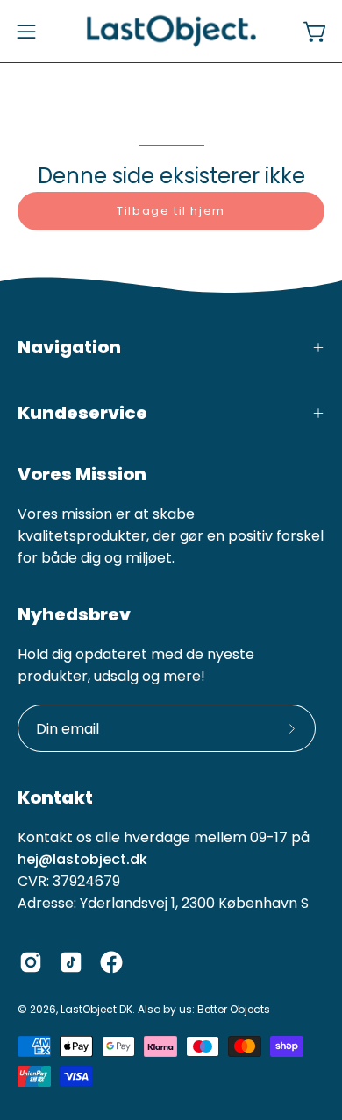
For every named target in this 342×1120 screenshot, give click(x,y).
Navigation (69, 347)
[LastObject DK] (171, 31)
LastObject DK (96, 1009)
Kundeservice (82, 413)
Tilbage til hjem (171, 210)
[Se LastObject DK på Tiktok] (71, 962)
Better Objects (233, 1009)
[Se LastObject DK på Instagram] (31, 962)
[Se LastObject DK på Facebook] (111, 962)
